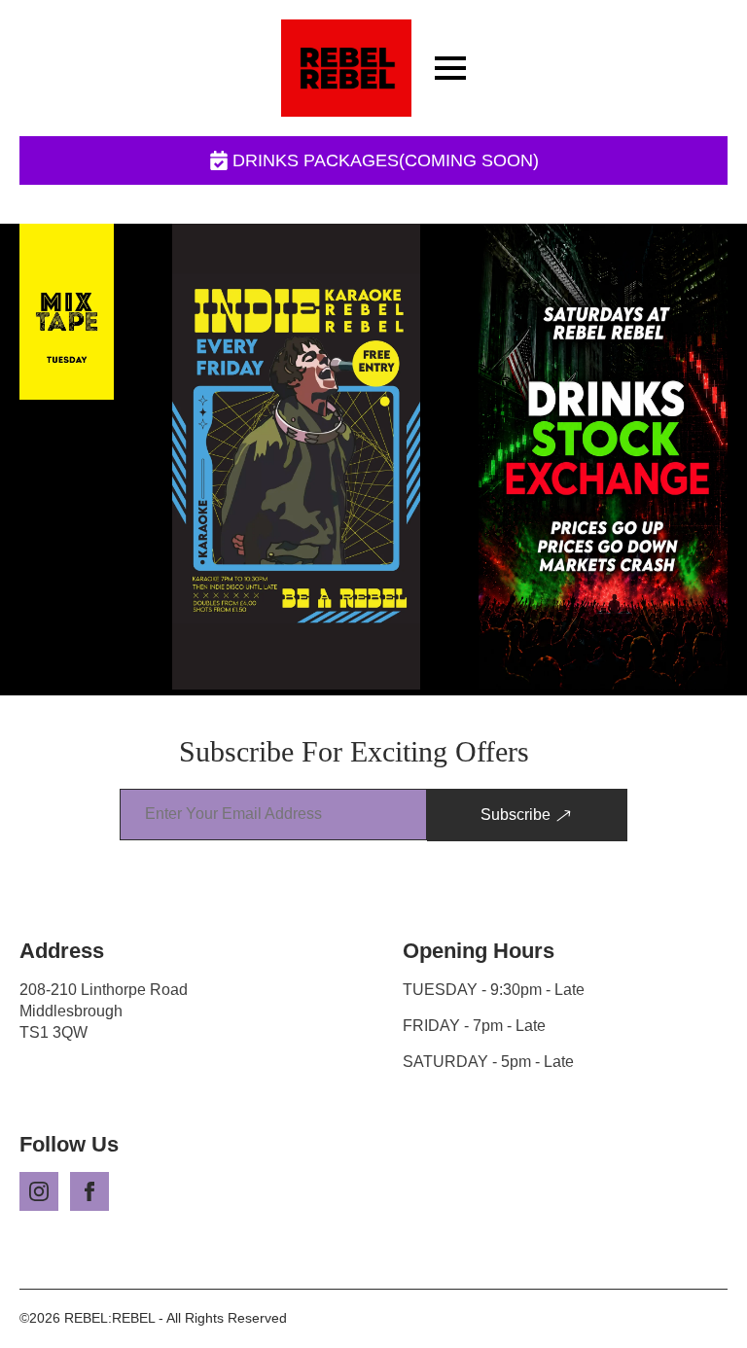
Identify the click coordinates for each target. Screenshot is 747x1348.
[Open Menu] (450, 68)
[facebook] (89, 1191)
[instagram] (38, 1191)
